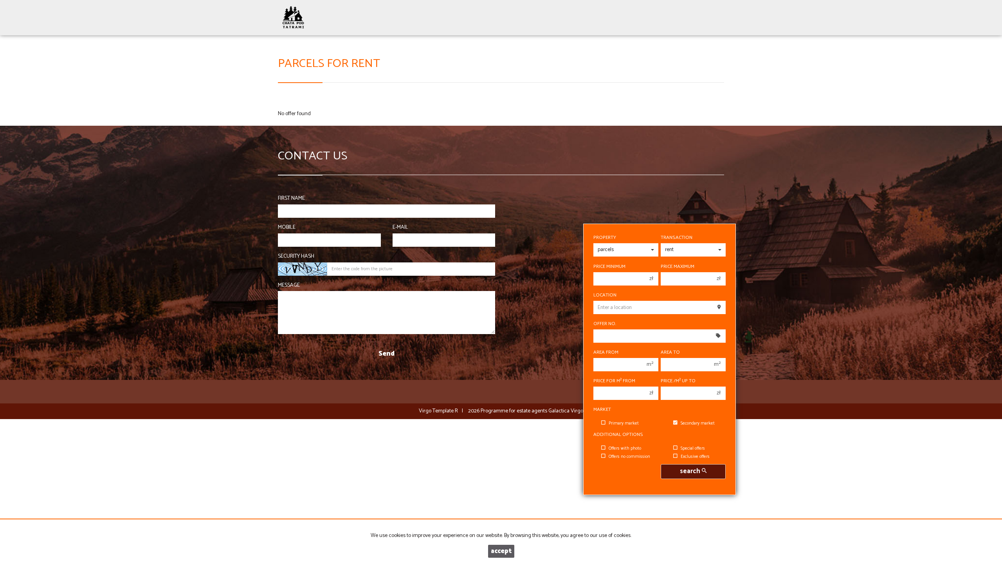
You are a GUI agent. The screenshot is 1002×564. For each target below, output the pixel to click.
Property (604, 237)
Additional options (618, 434)
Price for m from (614, 381)
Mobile (287, 227)
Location (604, 295)
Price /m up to (678, 381)
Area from (605, 352)
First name (291, 198)
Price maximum (677, 266)
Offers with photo (625, 448)
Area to (670, 352)
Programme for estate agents (514, 411)
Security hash (296, 256)
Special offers (693, 448)
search (691, 471)
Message (289, 285)
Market (602, 409)
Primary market (624, 423)
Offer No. (604, 323)
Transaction (676, 237)
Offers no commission (629, 456)
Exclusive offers (695, 456)
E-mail (400, 227)
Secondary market (698, 423)
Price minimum (609, 266)
